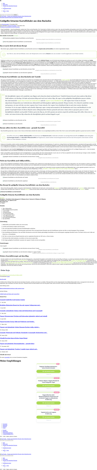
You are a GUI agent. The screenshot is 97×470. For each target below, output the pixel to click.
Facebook (80, 188)
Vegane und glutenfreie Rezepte (10, 5)
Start (4, 3)
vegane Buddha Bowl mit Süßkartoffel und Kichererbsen (19, 262)
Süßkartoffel (19, 275)
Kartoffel (2, 275)
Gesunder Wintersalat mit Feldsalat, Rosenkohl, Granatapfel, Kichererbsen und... (23, 332)
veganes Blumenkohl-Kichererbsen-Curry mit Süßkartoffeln (71, 261)
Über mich (5, 4)
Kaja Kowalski (5, 24)
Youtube (82, 189)
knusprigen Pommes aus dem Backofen (17, 260)
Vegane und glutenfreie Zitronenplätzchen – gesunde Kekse (17, 343)
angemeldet (7, 357)
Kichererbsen (7, 275)
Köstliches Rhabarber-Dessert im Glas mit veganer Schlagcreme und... (20, 305)
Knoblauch (13, 275)
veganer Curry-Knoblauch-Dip (55, 100)
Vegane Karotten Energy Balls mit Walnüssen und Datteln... (17, 321)
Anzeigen (16, 35)
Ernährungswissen (7, 8)
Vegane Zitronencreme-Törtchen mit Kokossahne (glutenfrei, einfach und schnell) (23, 316)
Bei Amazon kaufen (49, 371)
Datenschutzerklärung (8, 432)
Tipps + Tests (6, 11)
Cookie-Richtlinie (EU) (8, 434)
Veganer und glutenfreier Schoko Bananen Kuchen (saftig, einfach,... (20, 327)
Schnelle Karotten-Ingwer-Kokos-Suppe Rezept (13, 338)
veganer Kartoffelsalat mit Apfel (79, 260)
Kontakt (4, 430)
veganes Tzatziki (66, 79)
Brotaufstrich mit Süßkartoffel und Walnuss (62, 262)
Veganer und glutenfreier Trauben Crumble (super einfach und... (19, 349)
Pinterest (27, 189)
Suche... (15, 14)
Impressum (5, 431)
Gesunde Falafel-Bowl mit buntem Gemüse (12, 299)
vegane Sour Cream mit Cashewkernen (29, 100)
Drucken (2, 197)
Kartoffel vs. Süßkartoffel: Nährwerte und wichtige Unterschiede (58, 168)
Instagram (56, 188)
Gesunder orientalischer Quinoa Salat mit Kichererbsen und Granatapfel (21, 310)
